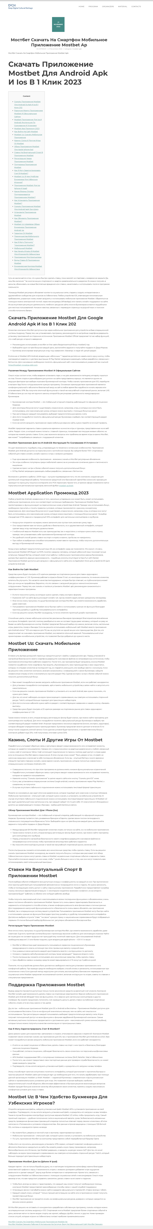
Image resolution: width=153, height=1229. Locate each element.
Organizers (108, 6)
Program (93, 6)
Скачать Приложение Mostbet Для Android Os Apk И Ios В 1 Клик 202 (27, 105)
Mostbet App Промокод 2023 (26, 129)
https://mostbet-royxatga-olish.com (22, 365)
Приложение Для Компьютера (27, 257)
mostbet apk (77, 49)
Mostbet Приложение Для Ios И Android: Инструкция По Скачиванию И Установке (28, 123)
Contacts (136, 6)
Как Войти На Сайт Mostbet (26, 132)
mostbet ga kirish (66, 486)
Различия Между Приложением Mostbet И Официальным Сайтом (28, 114)
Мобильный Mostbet (23, 248)
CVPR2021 (42, 49)
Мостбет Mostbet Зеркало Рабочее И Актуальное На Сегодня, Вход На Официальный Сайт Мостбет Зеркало (55, 1224)
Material (122, 6)
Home (81, 6)
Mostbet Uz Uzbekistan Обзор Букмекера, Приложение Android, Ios (27, 227)
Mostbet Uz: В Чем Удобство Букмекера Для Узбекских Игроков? (26, 180)
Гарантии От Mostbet (23, 233)
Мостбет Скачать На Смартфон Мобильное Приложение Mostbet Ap (37, 1222)
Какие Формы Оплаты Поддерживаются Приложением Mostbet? (25, 194)
